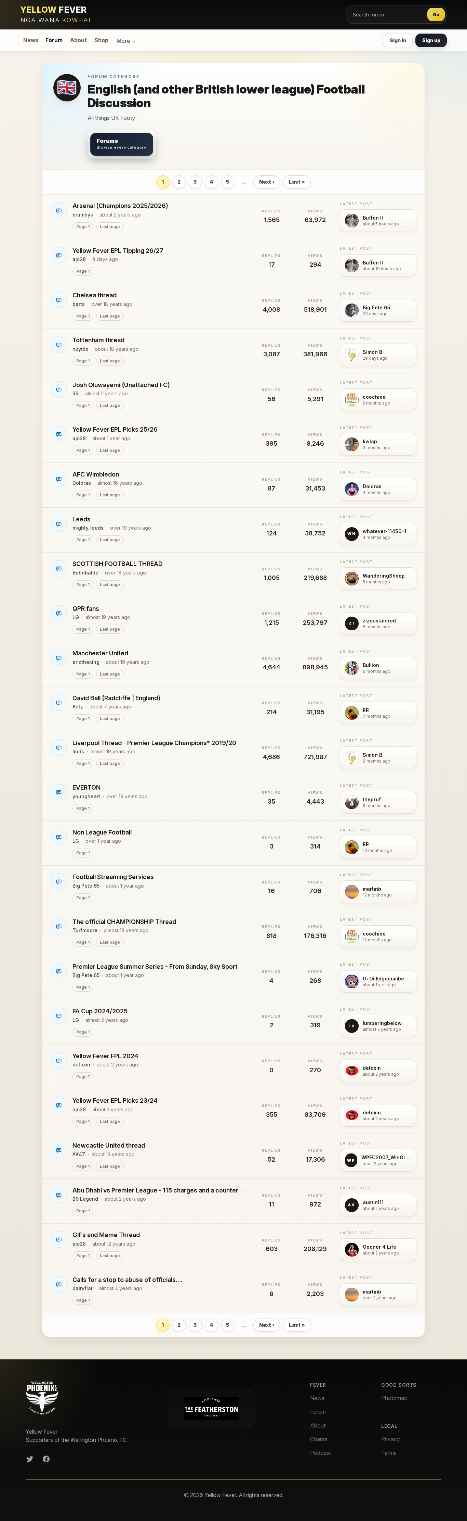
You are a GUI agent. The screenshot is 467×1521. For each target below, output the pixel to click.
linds (78, 751)
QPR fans (85, 608)
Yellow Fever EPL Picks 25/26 (115, 429)
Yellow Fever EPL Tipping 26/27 (117, 250)
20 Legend (85, 1199)
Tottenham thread (98, 340)
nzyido (80, 349)
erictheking (85, 662)
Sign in (398, 40)
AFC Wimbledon (95, 474)
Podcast (320, 1452)
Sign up (431, 40)
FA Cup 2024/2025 (100, 1011)
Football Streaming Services (113, 876)
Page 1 (83, 226)
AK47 (78, 1154)
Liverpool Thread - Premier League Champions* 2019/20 (154, 742)
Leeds (81, 519)
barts (78, 304)
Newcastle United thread (108, 1145)
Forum (54, 40)
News (30, 40)
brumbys (82, 215)
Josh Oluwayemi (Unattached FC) (121, 384)
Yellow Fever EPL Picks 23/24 (115, 1100)
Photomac (394, 1398)
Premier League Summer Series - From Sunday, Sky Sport (155, 966)
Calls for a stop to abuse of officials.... (127, 1279)
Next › (266, 182)
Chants (319, 1439)
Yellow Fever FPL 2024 (105, 1056)
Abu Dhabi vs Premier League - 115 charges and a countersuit (159, 1190)
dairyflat (82, 1288)
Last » (297, 182)
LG (75, 617)
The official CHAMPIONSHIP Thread (124, 921)
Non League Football (102, 832)
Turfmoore (84, 930)
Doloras (81, 483)
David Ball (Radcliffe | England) (116, 698)
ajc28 (79, 259)
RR (75, 393)
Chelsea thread (94, 295)
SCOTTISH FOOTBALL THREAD (117, 563)
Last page (110, 226)
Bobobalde (85, 573)
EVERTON (86, 787)
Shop (101, 40)
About (78, 40)
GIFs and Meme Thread (106, 1234)
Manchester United (100, 653)
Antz (77, 706)
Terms (389, 1452)
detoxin (81, 1064)
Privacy (390, 1439)
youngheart (86, 796)
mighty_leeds (88, 528)
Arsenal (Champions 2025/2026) (120, 205)
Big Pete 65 (85, 886)
